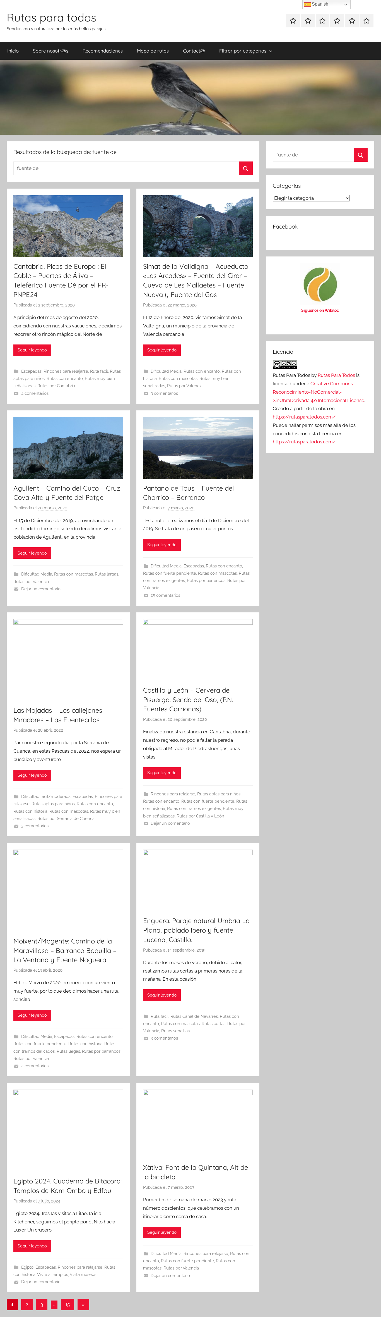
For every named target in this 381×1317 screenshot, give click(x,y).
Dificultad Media (166, 371)
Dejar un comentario (41, 588)
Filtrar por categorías (242, 51)
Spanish (319, 4)
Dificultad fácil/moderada (46, 796)
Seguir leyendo (32, 350)
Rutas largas (106, 574)
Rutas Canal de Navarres (194, 1016)
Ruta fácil (99, 371)
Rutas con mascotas (178, 378)
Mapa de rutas (153, 51)
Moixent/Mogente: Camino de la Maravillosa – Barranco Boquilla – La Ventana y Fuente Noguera (64, 950)
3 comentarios (164, 393)
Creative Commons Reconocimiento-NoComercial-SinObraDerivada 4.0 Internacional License (318, 392)
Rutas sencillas (175, 1030)
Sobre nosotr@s (50, 51)
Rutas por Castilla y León (200, 816)
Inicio (13, 51)
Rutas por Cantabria (56, 385)
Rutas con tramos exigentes (194, 808)
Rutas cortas (213, 1023)
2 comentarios (35, 1065)
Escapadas (31, 371)
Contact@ (194, 51)
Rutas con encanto (65, 378)
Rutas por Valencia (184, 385)
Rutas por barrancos (206, 580)
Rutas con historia (30, 811)
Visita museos (83, 1274)
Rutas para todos (51, 17)
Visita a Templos (52, 1274)
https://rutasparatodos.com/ (304, 417)
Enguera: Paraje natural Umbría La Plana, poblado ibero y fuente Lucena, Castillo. (196, 929)
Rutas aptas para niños (53, 803)
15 (67, 1304)
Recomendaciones (103, 51)
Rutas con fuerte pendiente (169, 573)
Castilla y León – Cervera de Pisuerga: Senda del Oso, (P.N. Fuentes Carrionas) (188, 699)
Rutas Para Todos (336, 375)
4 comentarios (35, 393)
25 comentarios (165, 595)
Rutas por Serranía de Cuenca (66, 818)
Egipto (27, 1267)
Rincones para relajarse (66, 371)
